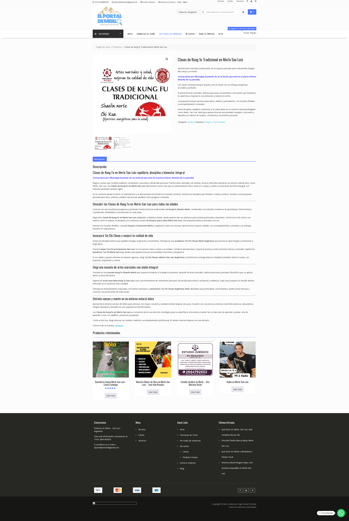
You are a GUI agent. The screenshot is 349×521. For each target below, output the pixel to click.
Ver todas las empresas (170, 33)
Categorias (104, 33)
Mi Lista (141, 429)
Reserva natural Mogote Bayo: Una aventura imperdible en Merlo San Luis (237, 468)
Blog (221, 33)
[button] (166, 59)
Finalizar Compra (190, 457)
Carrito (141, 435)
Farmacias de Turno (146, 33)
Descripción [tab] (99, 159)
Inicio (130, 33)
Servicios (191, 122)
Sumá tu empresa (207, 33)
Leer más (110, 395)
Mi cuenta (190, 33)
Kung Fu (208, 122)
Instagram (119, 325)
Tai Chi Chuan (219, 122)
